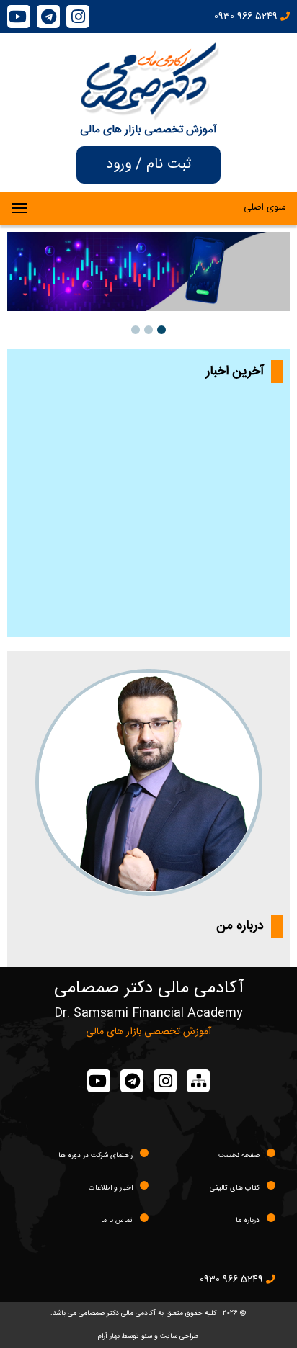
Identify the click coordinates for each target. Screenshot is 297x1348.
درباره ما (248, 1220)
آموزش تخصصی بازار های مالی (148, 130)
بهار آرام (109, 1336)
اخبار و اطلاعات (111, 1188)
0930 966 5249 (247, 16)
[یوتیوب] (18, 16)
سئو (146, 1336)
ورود (118, 164)
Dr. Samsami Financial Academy (148, 1013)
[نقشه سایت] (198, 1080)
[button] (161, 329)
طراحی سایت (179, 1336)
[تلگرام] (48, 16)
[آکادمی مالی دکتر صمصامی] (149, 113)
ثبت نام (168, 164)
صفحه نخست (239, 1155)
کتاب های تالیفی (235, 1188)
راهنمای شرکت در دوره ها (95, 1155)
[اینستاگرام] (77, 16)
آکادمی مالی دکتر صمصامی (149, 988)
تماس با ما (117, 1220)
